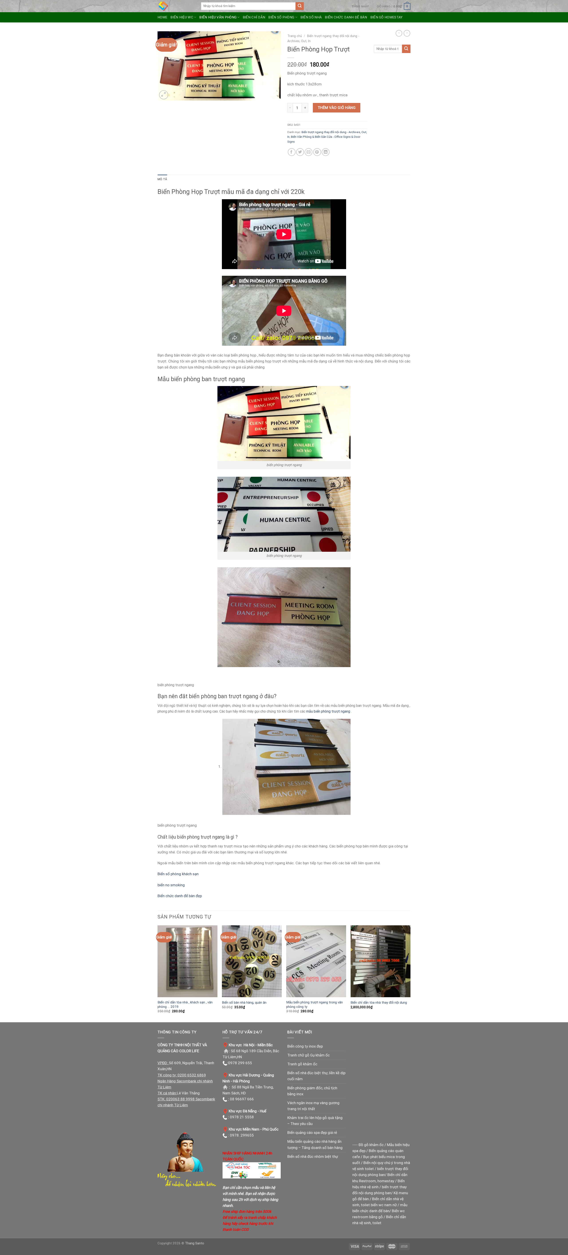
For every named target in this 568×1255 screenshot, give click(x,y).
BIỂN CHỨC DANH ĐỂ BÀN (346, 17)
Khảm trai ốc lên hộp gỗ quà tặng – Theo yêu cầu (315, 1120)
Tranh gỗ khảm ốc (302, 1064)
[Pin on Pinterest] (317, 152)
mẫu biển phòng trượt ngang (328, 711)
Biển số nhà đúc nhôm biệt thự (312, 1156)
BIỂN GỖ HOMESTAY (386, 17)
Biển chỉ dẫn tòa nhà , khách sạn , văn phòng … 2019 (185, 1004)
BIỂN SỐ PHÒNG (281, 17)
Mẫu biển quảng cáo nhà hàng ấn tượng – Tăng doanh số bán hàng (315, 1144)
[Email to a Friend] (308, 152)
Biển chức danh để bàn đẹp (180, 896)
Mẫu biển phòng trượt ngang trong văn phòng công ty (314, 1004)
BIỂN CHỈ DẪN (254, 17)
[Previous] (157, 973)
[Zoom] (163, 94)
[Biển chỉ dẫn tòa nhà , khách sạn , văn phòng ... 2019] (187, 961)
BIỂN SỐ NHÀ (311, 17)
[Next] (410, 973)
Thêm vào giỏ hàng (337, 107)
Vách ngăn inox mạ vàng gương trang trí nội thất (313, 1106)
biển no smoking (171, 885)
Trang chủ (294, 36)
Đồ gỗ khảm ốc (371, 1145)
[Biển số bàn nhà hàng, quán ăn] (252, 961)
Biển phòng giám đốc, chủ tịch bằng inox (312, 1091)
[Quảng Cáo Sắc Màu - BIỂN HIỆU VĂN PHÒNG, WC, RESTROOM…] (176, 6)
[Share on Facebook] (292, 152)
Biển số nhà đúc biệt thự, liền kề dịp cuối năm (316, 1076)
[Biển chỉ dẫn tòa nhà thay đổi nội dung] (380, 961)
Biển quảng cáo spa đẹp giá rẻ (312, 1132)
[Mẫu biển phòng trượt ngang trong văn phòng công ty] (316, 961)
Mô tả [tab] (162, 179)
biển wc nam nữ (384, 1205)
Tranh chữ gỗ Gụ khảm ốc (308, 1055)
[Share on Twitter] (300, 152)
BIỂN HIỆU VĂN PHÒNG (218, 17)
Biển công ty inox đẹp (305, 1046)
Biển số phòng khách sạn (178, 874)
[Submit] (300, 6)
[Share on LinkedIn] (325, 152)
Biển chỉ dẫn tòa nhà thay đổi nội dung (379, 1003)
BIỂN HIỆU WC (181, 17)
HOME (162, 17)
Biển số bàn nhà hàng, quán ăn (244, 1003)
